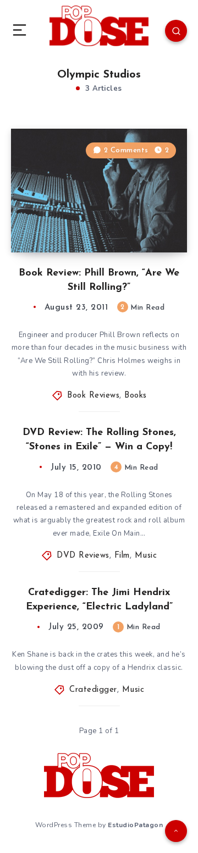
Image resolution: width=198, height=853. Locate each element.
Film (122, 556)
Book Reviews (93, 396)
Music (146, 556)
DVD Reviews (83, 556)
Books (135, 396)
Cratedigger (93, 690)
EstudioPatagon (135, 825)
